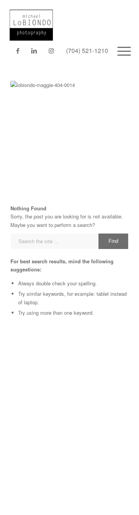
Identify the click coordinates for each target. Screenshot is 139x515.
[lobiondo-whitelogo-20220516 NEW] (55, 20)
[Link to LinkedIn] (33, 50)
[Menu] (118, 50)
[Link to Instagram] (51, 50)
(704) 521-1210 (87, 50)
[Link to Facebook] (17, 50)
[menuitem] (118, 50)
